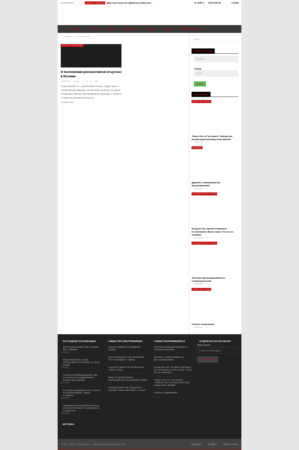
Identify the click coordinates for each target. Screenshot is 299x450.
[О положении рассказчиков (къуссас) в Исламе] (91, 55)
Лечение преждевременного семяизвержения (208, 279)
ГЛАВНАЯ (196, 444)
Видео (168, 29)
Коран (76, 29)
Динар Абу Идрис (201, 101)
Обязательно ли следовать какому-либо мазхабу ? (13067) (127, 388)
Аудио (150, 29)
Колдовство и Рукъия (204, 194)
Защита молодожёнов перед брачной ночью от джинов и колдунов (81, 408)
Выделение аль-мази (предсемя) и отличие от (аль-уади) (82, 362)
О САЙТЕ (212, 444)
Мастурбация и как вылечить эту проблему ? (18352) (126, 358)
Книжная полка (191, 29)
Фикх (110, 29)
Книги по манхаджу (72, 45)
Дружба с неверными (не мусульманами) (206, 184)
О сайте (199, 3)
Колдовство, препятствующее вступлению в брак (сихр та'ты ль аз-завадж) (173, 369)
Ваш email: (203, 344)
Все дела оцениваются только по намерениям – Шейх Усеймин (82, 393)
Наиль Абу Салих (201, 289)
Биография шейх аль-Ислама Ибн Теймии (81, 348)
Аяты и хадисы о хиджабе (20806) (124, 348)
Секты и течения (95, 3)
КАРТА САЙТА (230, 444)
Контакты (214, 3)
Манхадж (197, 147)
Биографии (130, 29)
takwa (76, 81)
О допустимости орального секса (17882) (126, 368)
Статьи (93, 29)
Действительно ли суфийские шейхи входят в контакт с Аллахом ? (129, 3)
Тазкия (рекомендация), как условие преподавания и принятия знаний (80, 377)
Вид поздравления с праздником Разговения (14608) (127, 378)
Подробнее (68, 102)
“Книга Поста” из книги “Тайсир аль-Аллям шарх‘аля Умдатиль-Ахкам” (212, 138)
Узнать (200, 83)
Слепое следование (203, 324)
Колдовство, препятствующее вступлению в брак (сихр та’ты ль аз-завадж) (213, 231)
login (235, 3)
